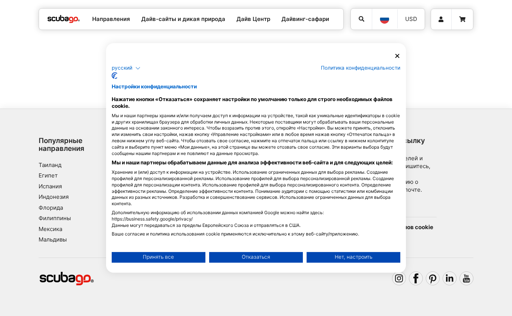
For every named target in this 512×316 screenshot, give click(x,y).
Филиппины (55, 218)
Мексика (50, 229)
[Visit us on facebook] (416, 278)
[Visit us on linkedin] (450, 278)
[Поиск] (361, 19)
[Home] (64, 19)
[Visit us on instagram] (399, 278)
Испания (50, 186)
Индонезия (54, 196)
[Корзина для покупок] (462, 19)
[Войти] (441, 19)
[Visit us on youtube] (467, 278)
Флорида (51, 207)
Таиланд (50, 164)
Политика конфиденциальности (360, 68)
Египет (48, 175)
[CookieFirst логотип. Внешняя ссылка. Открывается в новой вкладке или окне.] (114, 76)
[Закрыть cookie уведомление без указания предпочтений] (397, 56)
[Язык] (384, 19)
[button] (126, 68)
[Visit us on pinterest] (433, 278)
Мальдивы (53, 239)
